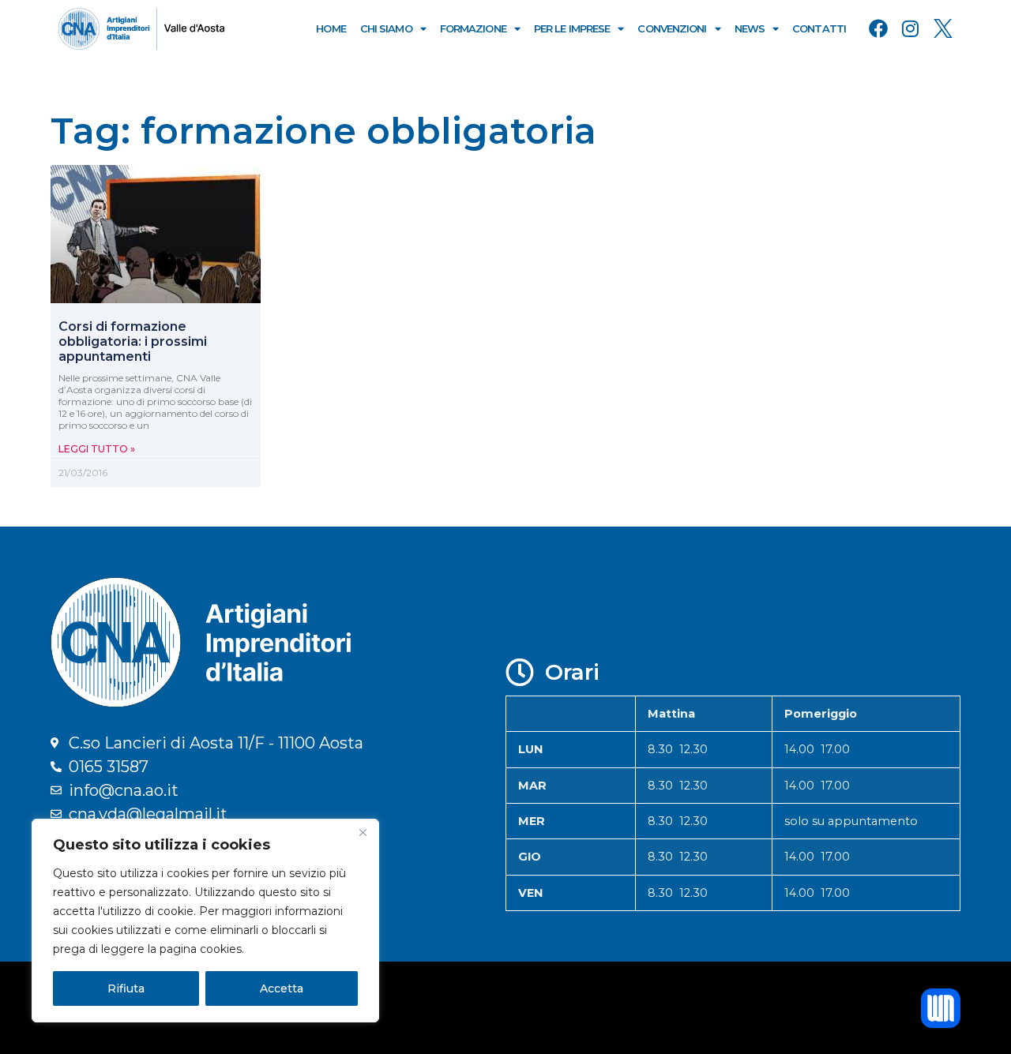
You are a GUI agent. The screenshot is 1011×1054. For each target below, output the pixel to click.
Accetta (281, 988)
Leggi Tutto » (96, 449)
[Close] (362, 832)
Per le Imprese (572, 28)
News (750, 28)
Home (330, 28)
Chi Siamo (386, 28)
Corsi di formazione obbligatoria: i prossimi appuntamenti (132, 341)
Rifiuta (126, 988)
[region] (205, 920)
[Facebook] (878, 28)
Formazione (473, 28)
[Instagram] (910, 28)
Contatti (819, 28)
